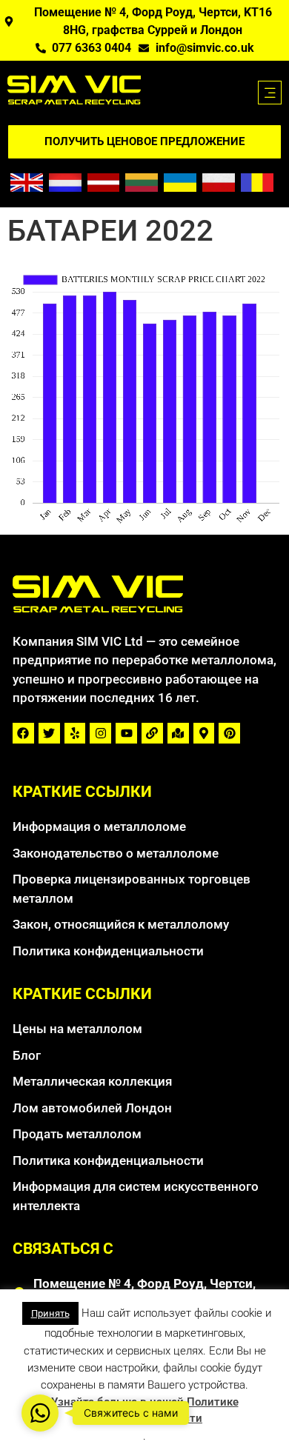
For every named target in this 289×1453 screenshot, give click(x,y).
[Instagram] (100, 733)
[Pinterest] (229, 733)
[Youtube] (126, 733)
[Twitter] (49, 733)
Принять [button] (50, 1313)
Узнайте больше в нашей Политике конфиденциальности (145, 1410)
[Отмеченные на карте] (178, 733)
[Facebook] (23, 733)
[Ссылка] (152, 733)
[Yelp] (75, 733)
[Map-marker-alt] (204, 733)
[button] (270, 92)
